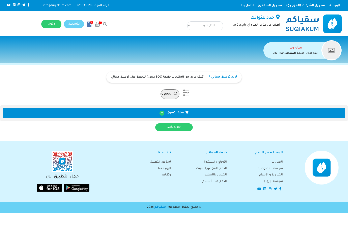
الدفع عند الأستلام (214, 181)
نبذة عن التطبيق (160, 162)
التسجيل (74, 24)
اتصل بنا (247, 5)
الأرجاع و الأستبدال (215, 162)
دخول (51, 24)
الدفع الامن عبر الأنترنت (211, 168)
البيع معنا (164, 168)
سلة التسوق (173, 113)
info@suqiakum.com (57, 5)
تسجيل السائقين (270, 5)
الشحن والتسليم (216, 175)
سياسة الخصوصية (270, 168)
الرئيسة (333, 5)
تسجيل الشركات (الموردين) (305, 5)
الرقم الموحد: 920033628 (93, 5)
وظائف (166, 175)
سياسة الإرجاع (273, 181)
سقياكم (160, 207)
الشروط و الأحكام (271, 175)
